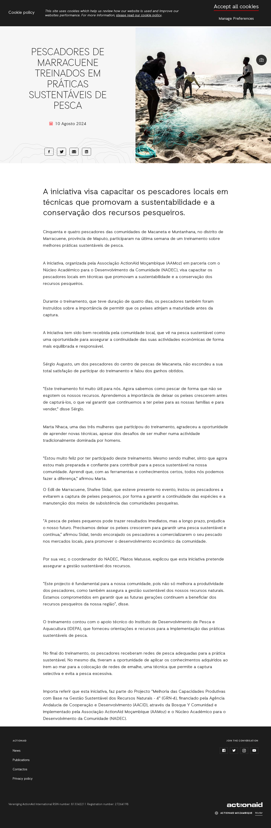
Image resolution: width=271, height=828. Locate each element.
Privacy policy (23, 779)
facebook (224, 750)
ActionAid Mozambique (245, 804)
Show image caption (261, 60)
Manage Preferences (236, 18)
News (17, 751)
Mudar (259, 813)
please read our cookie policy (139, 15)
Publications (21, 760)
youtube (254, 750)
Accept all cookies (236, 7)
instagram (244, 750)
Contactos (20, 769)
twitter (234, 750)
